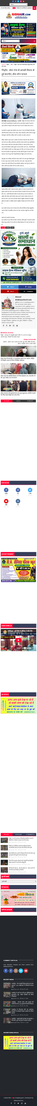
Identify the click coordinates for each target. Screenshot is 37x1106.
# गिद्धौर (7, 227)
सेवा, (29, 79)
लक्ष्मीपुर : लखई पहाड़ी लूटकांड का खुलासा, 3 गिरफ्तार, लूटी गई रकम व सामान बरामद (22, 1019)
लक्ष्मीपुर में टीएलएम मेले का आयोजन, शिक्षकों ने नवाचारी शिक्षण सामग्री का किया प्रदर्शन (22, 1011)
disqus (18, 401)
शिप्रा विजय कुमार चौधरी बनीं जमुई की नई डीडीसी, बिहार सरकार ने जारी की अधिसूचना (21, 861)
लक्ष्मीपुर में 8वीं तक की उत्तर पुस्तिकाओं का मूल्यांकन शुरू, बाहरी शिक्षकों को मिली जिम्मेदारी (22, 994)
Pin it (12, 291)
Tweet (12, 287)
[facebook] (13, 1)
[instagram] (21, 1)
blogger (6, 401)
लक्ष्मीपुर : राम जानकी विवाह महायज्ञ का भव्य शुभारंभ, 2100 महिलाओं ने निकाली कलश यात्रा (22, 985)
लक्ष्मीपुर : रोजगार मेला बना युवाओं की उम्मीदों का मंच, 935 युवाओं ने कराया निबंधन (22, 1003)
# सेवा (12, 227)
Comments (30, 834)
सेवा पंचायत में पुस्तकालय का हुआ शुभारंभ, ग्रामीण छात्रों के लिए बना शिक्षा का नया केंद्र (18, 394)
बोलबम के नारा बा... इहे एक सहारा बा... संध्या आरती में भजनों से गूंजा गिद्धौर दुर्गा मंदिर (22, 869)
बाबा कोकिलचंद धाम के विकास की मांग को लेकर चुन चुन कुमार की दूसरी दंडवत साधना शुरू (22, 854)
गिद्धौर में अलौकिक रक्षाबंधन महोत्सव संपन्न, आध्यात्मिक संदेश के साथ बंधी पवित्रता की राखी (20, 847)
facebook (30, 401)
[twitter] (18, 1)
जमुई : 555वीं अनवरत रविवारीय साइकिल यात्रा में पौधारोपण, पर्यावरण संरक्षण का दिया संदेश (21, 839)
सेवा (12, 64)
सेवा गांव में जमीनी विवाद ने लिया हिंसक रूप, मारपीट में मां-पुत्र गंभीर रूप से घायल (18, 377)
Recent (6, 834)
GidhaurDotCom (18, 1100)
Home (3, 64)
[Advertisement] (18, 423)
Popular (18, 834)
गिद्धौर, (26, 79)
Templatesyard (19, 1098)
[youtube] (23, 1)
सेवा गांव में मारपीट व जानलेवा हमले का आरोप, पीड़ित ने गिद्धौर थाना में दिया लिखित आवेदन (17, 359)
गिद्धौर (2, 8)
